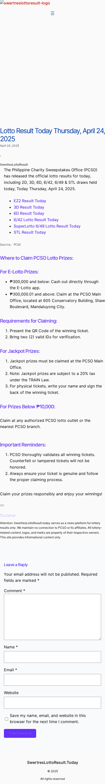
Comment (14, 590)
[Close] (2, 505)
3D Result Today (29, 207)
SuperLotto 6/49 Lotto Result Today (47, 226)
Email (10, 669)
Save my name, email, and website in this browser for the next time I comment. (48, 718)
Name (11, 646)
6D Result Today (29, 213)
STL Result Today (30, 232)
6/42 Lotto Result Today (36, 219)
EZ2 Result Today (30, 200)
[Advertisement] (52, 71)
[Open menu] (52, 13)
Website (11, 692)
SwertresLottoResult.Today (52, 762)
